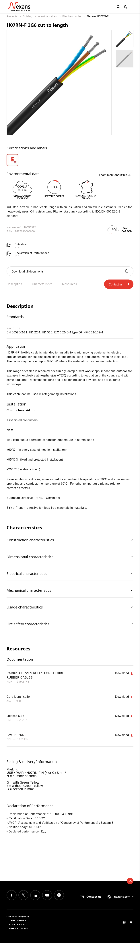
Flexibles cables (72, 16)
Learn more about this (113, 175)
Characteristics (42, 284)
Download (122, 673)
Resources (69, 284)
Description (14, 284)
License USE (15, 715)
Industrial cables (48, 16)
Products (12, 16)
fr (131, 922)
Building (28, 16)
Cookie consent (18, 928)
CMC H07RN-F (17, 735)
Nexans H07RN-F (97, 16)
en (124, 922)
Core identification (19, 696)
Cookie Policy (18, 924)
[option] (17, 160)
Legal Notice (18, 920)
